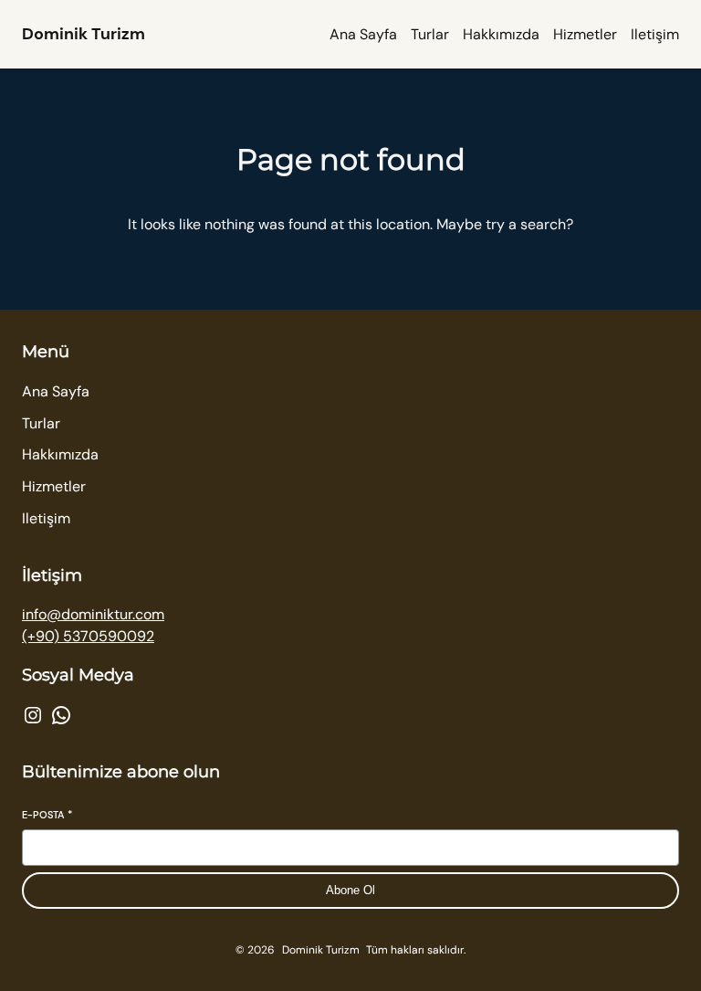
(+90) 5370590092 (88, 636)
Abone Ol (350, 890)
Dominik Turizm (83, 34)
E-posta (47, 814)
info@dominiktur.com (93, 614)
